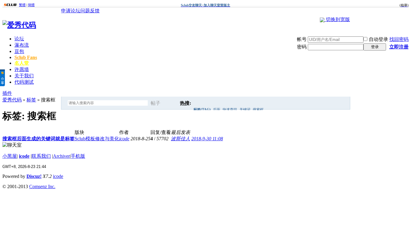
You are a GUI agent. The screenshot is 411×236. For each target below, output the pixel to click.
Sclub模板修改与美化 (97, 138)
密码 (302, 46)
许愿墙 (21, 69)
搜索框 (258, 109)
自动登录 (378, 39)
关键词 (244, 109)
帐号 (302, 39)
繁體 (22, 5)
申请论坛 (70, 10)
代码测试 (24, 82)
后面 (216, 109)
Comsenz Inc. (42, 186)
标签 (31, 99)
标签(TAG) (202, 109)
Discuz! (34, 176)
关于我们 (24, 75)
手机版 (78, 156)
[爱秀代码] (19, 25)
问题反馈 (90, 10)
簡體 (31, 5)
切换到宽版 (338, 19)
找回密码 (399, 39)
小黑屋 (9, 156)
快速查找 (230, 109)
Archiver (61, 156)
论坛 (19, 38)
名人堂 (21, 63)
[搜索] (172, 103)
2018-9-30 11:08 (207, 138)
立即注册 (399, 46)
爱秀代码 (12, 99)
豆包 (19, 51)
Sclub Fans (25, 57)
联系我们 (41, 156)
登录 (375, 47)
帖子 (155, 103)
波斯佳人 (180, 138)
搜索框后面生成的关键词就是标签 (38, 138)
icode (124, 138)
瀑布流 (21, 45)
